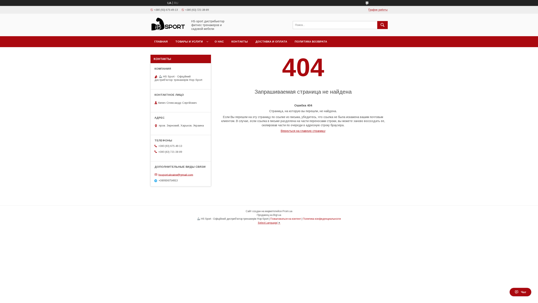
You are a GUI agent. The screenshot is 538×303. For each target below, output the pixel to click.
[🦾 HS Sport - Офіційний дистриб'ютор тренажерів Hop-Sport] (168, 30)
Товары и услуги (189, 41)
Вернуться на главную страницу (303, 131)
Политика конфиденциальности (322, 218)
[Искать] (382, 25)
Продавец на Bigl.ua (269, 215)
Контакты (239, 41)
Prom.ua (287, 211)
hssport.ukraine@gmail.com (175, 174)
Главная (161, 41)
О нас (219, 41)
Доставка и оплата (271, 41)
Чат (523, 292)
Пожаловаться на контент (285, 218)
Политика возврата (311, 41)
